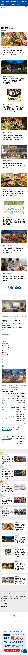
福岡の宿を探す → (7, 334)
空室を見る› (5, 359)
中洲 (3, 368)
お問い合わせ (5, 607)
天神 (3, 366)
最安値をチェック (7, 341)
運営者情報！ (5, 603)
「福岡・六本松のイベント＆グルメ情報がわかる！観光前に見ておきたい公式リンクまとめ (13, 598)
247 (16, 288)
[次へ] (19, 287)
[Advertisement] (14, 19)
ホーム (3, 590)
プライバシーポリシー (7, 593)
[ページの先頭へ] (25, 651)
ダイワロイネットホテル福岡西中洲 (6, 439)
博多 (3, 364)
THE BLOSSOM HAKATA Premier (6, 400)
